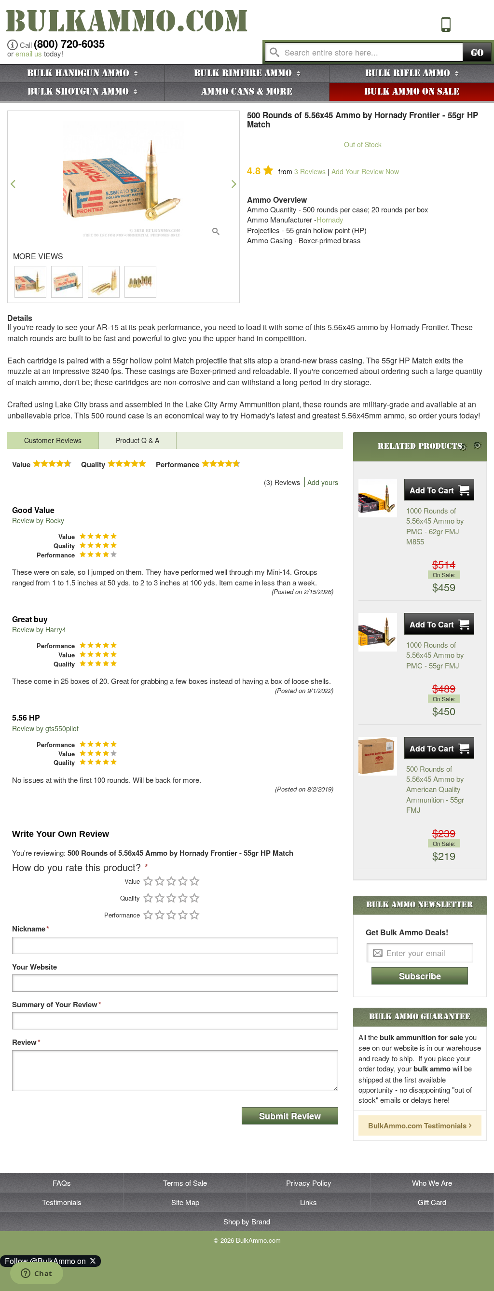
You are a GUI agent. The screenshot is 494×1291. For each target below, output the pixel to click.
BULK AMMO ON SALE (411, 91)
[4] (183, 881)
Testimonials (62, 1202)
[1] (148, 881)
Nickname (28, 929)
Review (24, 1042)
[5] (194, 881)
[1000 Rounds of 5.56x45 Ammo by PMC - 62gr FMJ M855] (377, 498)
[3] (171, 881)
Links (308, 1202)
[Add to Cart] (439, 489)
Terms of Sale (185, 1183)
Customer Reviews (53, 440)
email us (28, 53)
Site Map (185, 1202)
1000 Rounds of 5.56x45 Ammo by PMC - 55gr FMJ (435, 654)
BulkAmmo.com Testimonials (417, 1125)
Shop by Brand (246, 1221)
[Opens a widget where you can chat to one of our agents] (36, 1274)
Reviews (310, 171)
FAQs (62, 1183)
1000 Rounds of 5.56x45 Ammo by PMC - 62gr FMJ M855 (435, 525)
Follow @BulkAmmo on (47, 1260)
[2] (159, 881)
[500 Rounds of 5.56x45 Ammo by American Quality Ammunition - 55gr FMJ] (377, 756)
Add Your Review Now (365, 171)
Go (477, 53)
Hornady (329, 219)
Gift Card (432, 1202)
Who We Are (432, 1183)
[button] (13, 183)
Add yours (322, 482)
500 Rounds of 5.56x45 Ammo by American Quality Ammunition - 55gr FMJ (435, 789)
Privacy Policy (308, 1183)
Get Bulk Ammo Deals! (407, 932)
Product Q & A (137, 440)
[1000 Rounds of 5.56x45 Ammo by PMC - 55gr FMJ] (377, 632)
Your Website (34, 967)
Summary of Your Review (54, 1004)
